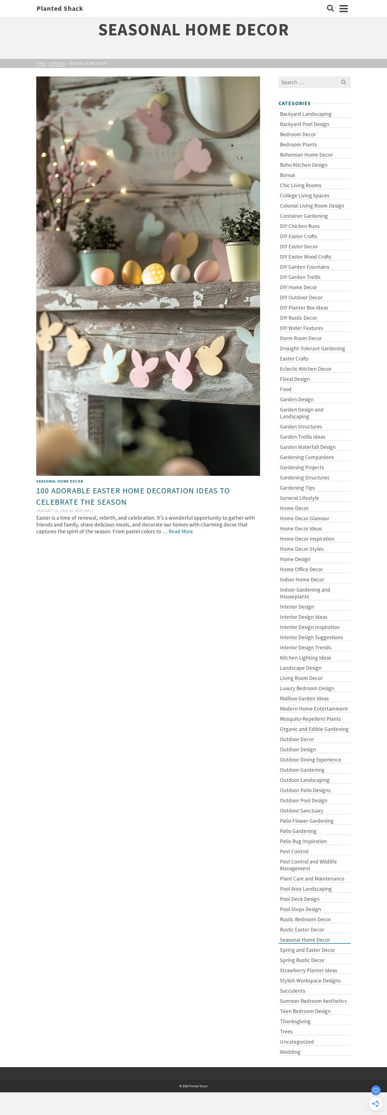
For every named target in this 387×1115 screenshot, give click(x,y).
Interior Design (297, 606)
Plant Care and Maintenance (312, 878)
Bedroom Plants (298, 144)
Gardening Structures (304, 477)
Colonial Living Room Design (312, 205)
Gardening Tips (297, 487)
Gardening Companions (307, 457)
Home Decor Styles (302, 548)
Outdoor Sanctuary (301, 810)
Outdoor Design (298, 749)
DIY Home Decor (298, 287)
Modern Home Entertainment (314, 708)
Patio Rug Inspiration (303, 841)
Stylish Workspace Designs (310, 980)
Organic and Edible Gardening (314, 729)
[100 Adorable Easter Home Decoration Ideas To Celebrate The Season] (148, 275)
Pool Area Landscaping (306, 888)
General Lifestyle (299, 497)
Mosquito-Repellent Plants (310, 718)
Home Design (295, 559)
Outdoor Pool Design (303, 800)
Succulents (292, 990)
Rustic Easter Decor (302, 929)
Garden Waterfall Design (308, 447)
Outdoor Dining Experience (310, 759)
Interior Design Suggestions (311, 637)
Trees (286, 1031)
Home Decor (294, 508)
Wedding (290, 1051)
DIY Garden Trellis (300, 277)
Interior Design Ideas (303, 616)
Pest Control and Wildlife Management (308, 865)
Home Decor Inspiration (307, 538)
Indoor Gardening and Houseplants (305, 593)
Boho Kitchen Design (304, 164)
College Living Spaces (304, 195)
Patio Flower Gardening (306, 820)
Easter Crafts (294, 358)
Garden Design (297, 399)
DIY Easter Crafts (298, 236)
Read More (181, 531)
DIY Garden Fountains (304, 266)
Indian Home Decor (302, 579)
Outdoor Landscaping (304, 780)
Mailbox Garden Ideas (304, 698)
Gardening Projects (302, 467)
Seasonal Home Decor (59, 481)
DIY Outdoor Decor (301, 297)
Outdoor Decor (297, 739)
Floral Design (295, 379)
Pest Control (294, 851)
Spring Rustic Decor (302, 960)
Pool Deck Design (300, 899)
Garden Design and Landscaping (302, 413)
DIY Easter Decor (299, 246)
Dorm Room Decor (301, 338)
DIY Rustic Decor (298, 317)
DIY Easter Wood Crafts (305, 256)
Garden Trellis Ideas (302, 436)
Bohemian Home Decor (306, 154)
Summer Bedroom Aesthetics (313, 1000)
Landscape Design (301, 667)
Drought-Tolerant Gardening (312, 348)
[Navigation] (344, 8)
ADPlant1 (84, 510)
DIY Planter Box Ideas (304, 307)
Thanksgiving (295, 1021)
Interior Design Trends (305, 647)
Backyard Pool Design (304, 124)
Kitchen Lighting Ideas (305, 657)
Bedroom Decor (298, 134)
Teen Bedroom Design (305, 1011)
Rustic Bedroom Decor (305, 919)
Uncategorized (297, 1041)
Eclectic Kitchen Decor (305, 368)
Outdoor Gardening (302, 769)
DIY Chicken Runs (300, 226)
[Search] (330, 8)
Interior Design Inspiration (310, 627)
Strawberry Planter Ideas (308, 970)
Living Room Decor (301, 678)
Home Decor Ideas (301, 528)
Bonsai (287, 175)
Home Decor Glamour (304, 518)
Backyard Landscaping (305, 113)
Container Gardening (304, 215)
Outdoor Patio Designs (305, 790)
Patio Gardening (298, 831)
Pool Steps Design (300, 909)
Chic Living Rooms (300, 185)
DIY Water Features (301, 328)
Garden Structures (301, 426)
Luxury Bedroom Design (307, 688)
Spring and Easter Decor (307, 949)
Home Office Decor (301, 569)
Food (286, 389)
